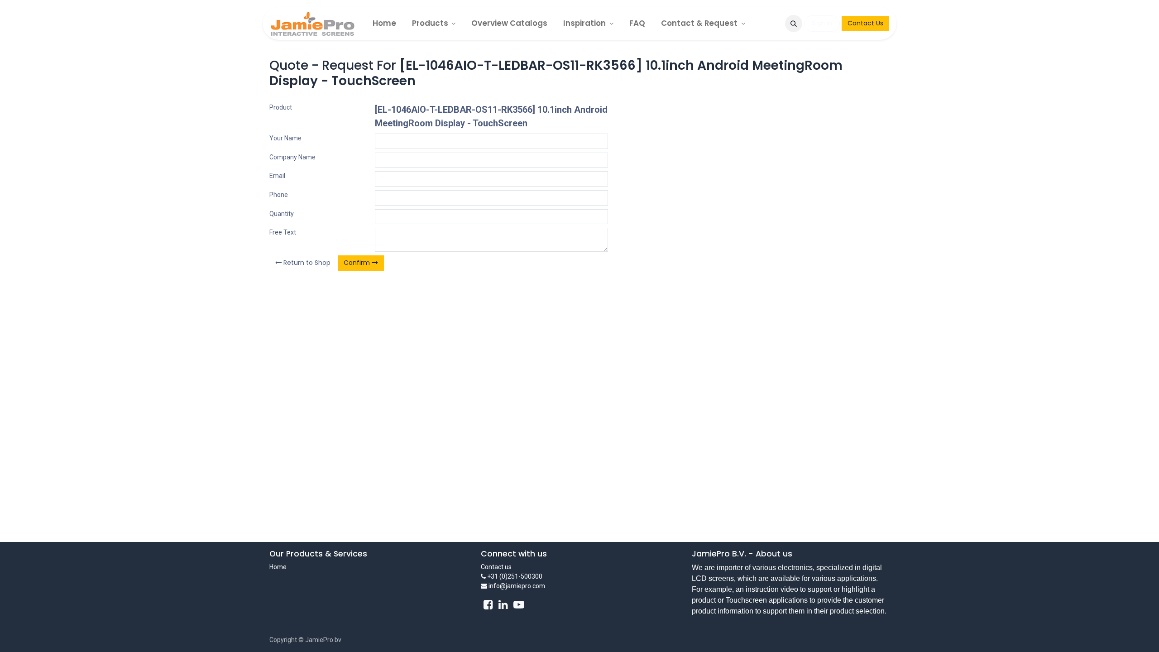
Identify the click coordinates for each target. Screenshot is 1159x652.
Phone (278, 194)
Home (278, 566)
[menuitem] (384, 23)
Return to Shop (306, 262)
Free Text (282, 232)
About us (774, 553)
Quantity (281, 213)
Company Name (292, 157)
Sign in (822, 23)
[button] (793, 23)
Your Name (285, 138)
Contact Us (865, 23)
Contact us (496, 566)
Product (280, 107)
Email (277, 175)
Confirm (358, 262)
